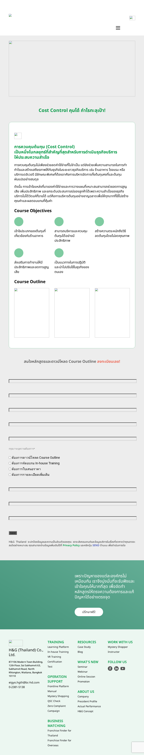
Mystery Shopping (58, 696)
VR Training (54, 657)
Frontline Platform (58, 686)
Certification (55, 662)
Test (50, 667)
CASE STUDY (88, 20)
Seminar (82, 667)
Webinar (83, 672)
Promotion (84, 681)
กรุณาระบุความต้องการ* (22, 448)
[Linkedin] (116, 668)
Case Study (84, 647)
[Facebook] (110, 668)
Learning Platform (58, 647)
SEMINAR (110, 20)
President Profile (87, 701)
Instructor (114, 652)
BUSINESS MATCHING (59, 20)
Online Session (86, 677)
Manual (52, 691)
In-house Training (58, 652)
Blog (80, 652)
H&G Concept (85, 711)
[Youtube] (123, 668)
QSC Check (54, 701)
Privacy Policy (71, 545)
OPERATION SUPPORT (103, 10)
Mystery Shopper (118, 647)
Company (83, 696)
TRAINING (75, 10)
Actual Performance (89, 706)
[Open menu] (118, 28)
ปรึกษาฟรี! (89, 612)
